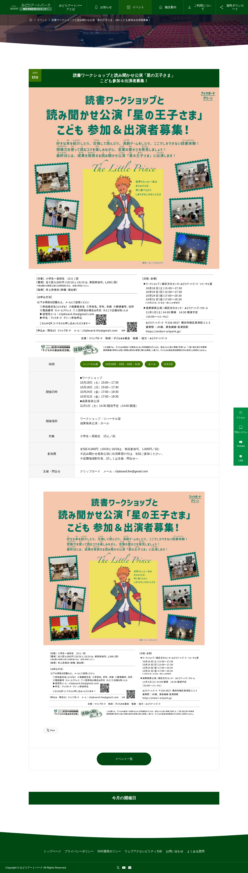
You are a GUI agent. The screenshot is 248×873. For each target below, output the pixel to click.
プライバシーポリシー (79, 851)
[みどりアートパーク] (30, 7)
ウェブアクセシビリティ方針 (143, 851)
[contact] (129, 867)
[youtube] (123, 867)
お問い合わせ (174, 851)
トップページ (52, 851)
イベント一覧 (124, 758)
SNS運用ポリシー (109, 851)
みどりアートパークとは (70, 7)
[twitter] (118, 867)
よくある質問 (195, 851)
